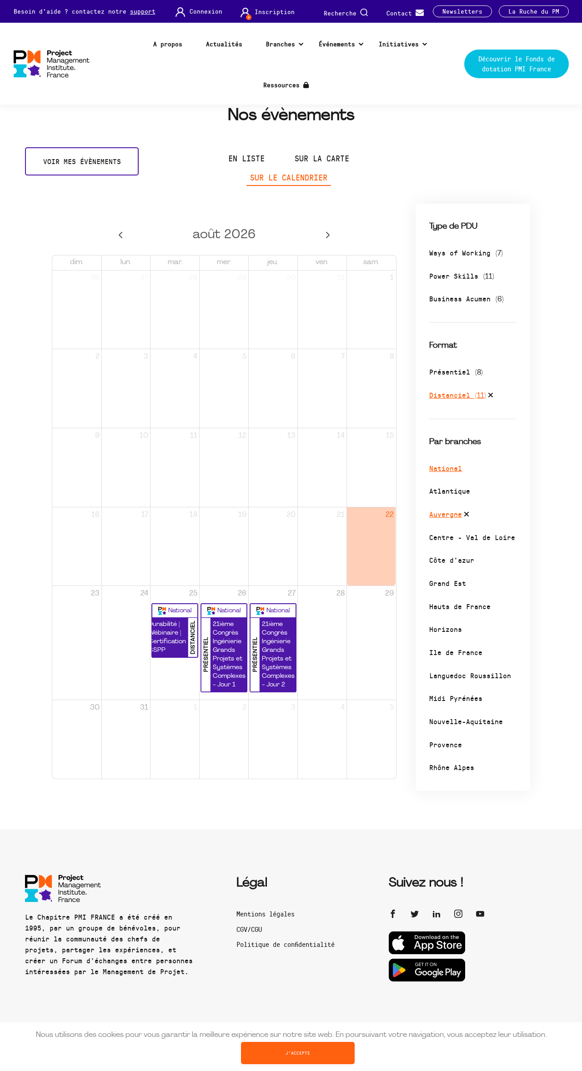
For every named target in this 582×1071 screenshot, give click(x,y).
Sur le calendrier (288, 177)
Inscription (275, 12)
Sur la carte (322, 158)
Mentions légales (265, 913)
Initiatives (399, 44)
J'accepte (298, 1053)
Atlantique (449, 490)
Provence (445, 744)
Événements (337, 44)
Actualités (224, 44)
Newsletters (462, 11)
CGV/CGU (249, 929)
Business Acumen (466, 298)
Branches (280, 44)
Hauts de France (460, 606)
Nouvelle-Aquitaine (466, 721)
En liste (246, 158)
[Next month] (327, 235)
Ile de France (455, 652)
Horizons (445, 629)
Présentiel (456, 371)
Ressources (283, 84)
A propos (167, 44)
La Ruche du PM (533, 11)
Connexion (206, 11)
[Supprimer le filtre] (490, 396)
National (445, 468)
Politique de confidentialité (285, 944)
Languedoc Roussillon (470, 675)
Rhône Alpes (451, 767)
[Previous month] (120, 235)
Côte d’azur (451, 560)
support (143, 11)
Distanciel (457, 395)
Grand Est (447, 583)
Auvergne (445, 514)
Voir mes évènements (82, 161)
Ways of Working (466, 252)
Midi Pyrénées (455, 698)
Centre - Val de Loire (472, 537)
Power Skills (461, 275)
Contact (401, 12)
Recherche (342, 12)
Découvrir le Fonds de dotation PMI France (516, 64)
